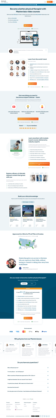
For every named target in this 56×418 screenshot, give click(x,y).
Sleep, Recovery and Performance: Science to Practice (14, 220)
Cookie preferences (36, 411)
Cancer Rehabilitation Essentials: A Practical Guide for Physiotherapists (41, 220)
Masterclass (8, 406)
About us (34, 404)
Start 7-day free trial (27, 25)
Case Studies (8, 409)
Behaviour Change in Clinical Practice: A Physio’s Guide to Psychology (28, 220)
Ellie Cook (12, 344)
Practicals (8, 407)
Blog (16, 406)
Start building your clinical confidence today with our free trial (39, 164)
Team (34, 406)
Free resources (17, 404)
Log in (45, 1)
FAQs (25, 404)
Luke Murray (45, 344)
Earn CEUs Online (19, 409)
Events (16, 407)
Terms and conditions (36, 407)
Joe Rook (28, 344)
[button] (49, 216)
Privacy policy (35, 409)
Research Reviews (9, 404)
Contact (25, 406)
